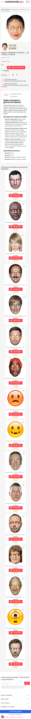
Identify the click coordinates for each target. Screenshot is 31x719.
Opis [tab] (6, 94)
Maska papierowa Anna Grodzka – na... (16, 566)
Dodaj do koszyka (16, 67)
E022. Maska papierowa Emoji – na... (15, 628)
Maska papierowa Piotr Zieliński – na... (15, 503)
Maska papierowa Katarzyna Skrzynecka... (15, 316)
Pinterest (16, 74)
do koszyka (15, 196)
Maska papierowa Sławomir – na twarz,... (15, 285)
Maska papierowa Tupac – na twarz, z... (15, 378)
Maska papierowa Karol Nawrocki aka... (15, 535)
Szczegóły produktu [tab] (16, 94)
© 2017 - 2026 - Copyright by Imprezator (11, 717)
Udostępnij (9, 74)
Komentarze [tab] (13, 96)
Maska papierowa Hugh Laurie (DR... (15, 659)
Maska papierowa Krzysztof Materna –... (15, 472)
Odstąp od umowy (15, 711)
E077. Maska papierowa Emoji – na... (15, 410)
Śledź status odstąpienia (15, 714)
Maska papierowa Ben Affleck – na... (15, 347)
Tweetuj (13, 74)
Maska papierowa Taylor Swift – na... (15, 253)
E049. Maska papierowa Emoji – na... (15, 441)
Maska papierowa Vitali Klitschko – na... (15, 191)
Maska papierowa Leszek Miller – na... (15, 597)
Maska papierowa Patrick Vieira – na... (15, 222)
